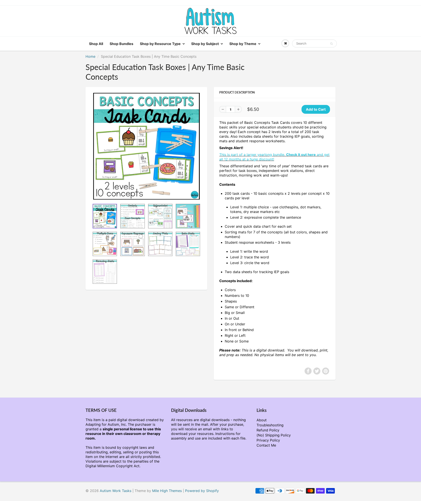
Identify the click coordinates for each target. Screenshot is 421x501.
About (262, 420)
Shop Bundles (121, 43)
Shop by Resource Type (160, 43)
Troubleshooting (270, 425)
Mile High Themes (167, 490)
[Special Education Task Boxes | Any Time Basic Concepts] (146, 146)
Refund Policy (268, 430)
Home (90, 56)
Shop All (96, 43)
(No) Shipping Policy (274, 435)
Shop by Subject (205, 43)
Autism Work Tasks (115, 490)
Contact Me (266, 445)
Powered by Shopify (202, 490)
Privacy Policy (268, 440)
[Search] (331, 43)
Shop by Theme (242, 43)
